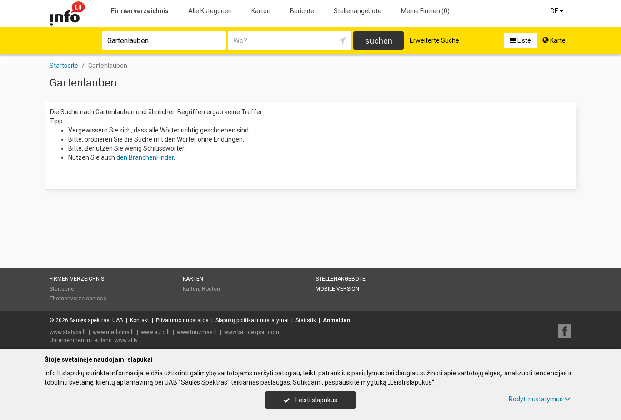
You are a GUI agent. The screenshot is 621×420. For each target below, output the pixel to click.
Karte (557, 40)
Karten (260, 11)
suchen (378, 41)
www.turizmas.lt (197, 332)
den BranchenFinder (145, 157)
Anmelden (336, 320)
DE (555, 11)
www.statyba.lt (68, 332)
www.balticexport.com (251, 332)
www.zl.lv (126, 340)
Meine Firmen (425, 11)
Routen (211, 289)
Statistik (305, 320)
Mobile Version (337, 289)
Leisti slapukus (315, 400)
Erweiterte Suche (434, 40)
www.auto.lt (155, 332)
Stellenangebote (357, 11)
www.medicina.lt (113, 332)
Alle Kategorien (210, 11)
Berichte (302, 11)
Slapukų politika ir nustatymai (252, 320)
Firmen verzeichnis (140, 11)
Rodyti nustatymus (536, 399)
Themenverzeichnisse (78, 298)
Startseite (62, 289)
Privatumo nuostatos (182, 320)
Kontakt (139, 320)
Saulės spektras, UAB (96, 320)
